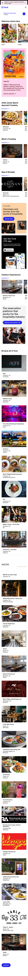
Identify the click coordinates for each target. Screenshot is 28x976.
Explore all (5, 108)
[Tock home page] (5, 7)
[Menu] (25, 7)
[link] (12, 121)
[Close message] (25, 3)
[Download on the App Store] (14, 250)
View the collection (8, 93)
